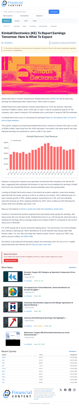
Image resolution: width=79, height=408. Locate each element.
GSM (40, 296)
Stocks (17, 21)
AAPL (3, 360)
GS (39, 280)
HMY (50, 326)
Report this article (10, 260)
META (3, 371)
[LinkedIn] (70, 394)
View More (72, 267)
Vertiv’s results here (29, 209)
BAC (3, 366)
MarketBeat (29, 280)
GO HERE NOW (27, 236)
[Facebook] (65, 394)
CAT (39, 344)
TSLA (3, 382)
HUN (40, 311)
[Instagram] (74, 394)
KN (42, 280)
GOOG (4, 368)
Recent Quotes (8, 16)
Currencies (32, 26)
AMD (3, 363)
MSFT (3, 374)
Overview (17, 26)
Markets (7, 21)
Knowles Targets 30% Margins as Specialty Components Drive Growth (49, 273)
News (24, 26)
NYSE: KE (55, 99)
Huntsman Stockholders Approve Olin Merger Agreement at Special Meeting (48, 304)
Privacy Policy (40, 397)
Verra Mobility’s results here (52, 209)
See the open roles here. (42, 244)
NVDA (3, 377)
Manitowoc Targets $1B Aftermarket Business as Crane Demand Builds (46, 334)
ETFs (26, 21)
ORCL (3, 379)
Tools (35, 21)
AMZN (3, 357)
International (43, 26)
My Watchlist (24, 16)
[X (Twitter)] (61, 394)
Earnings (40, 326)
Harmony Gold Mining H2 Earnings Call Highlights (45, 318)
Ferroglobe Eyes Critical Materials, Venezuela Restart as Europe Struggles (47, 288)
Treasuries (53, 26)
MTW (43, 344)
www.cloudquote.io (46, 391)
